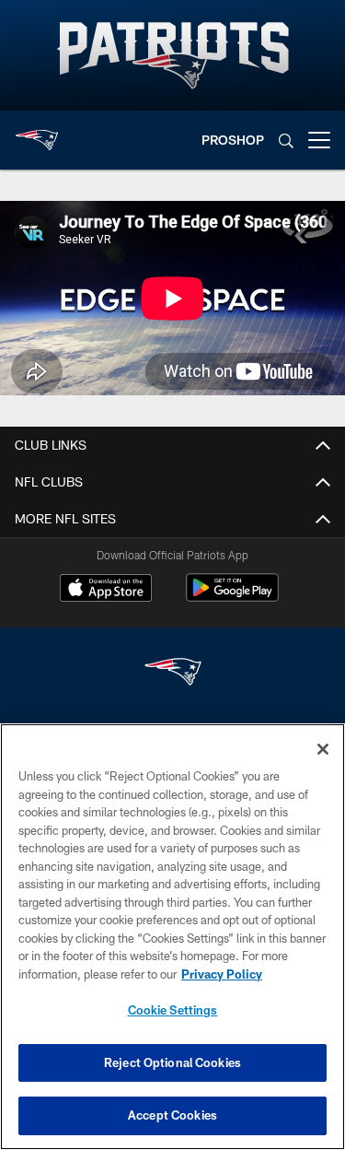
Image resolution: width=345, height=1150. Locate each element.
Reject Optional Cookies (172, 1062)
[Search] (286, 140)
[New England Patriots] (173, 674)
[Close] (323, 749)
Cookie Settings (173, 1010)
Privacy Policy (221, 974)
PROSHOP (232, 139)
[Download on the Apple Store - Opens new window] (106, 589)
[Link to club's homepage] (37, 132)
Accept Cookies (172, 1115)
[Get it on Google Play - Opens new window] (232, 596)
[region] (172, 936)
